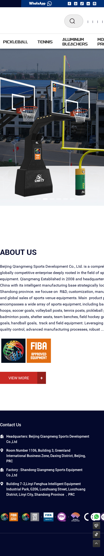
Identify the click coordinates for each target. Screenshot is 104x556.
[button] (31, 199)
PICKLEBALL (15, 41)
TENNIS (45, 41)
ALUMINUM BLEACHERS (75, 41)
